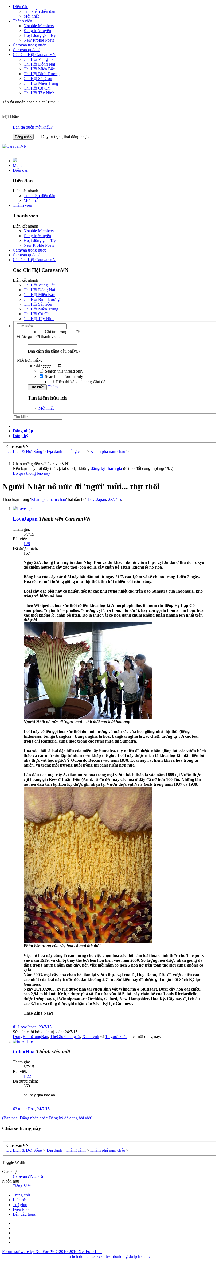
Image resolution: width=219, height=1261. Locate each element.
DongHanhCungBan (30, 1036)
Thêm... (54, 387)
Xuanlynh (90, 1036)
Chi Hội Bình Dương (42, 73)
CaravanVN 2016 (28, 1176)
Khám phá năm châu (48, 499)
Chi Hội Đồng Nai (39, 64)
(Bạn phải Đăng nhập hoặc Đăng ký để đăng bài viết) (47, 1118)
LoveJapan (97, 499)
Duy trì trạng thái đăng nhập (64, 136)
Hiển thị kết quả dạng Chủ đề (79, 382)
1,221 (28, 1076)
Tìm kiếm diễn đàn (39, 11)
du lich (72, 1256)
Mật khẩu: (10, 116)
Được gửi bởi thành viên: (38, 336)
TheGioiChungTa (65, 1036)
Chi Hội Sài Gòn (38, 78)
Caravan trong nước (29, 45)
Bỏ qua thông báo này (31, 473)
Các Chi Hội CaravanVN (34, 54)
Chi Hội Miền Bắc (39, 69)
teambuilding (117, 1256)
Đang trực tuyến (37, 30)
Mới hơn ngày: (29, 360)
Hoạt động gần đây (40, 35)
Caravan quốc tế (26, 49)
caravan (98, 1256)
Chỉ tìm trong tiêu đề (62, 331)
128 (27, 543)
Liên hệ (19, 1200)
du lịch (85, 1256)
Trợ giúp (20, 1204)
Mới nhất (31, 16)
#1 (15, 1027)
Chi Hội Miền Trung (41, 83)
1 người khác (116, 1036)
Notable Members (39, 25)
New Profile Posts (39, 40)
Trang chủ (21, 1195)
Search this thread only (63, 371)
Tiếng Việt (21, 1186)
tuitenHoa (24, 1051)
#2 (15, 1109)
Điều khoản (23, 1209)
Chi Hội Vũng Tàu (40, 59)
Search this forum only (63, 376)
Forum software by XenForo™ (52, 1251)
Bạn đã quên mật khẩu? (33, 127)
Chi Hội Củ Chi (37, 88)
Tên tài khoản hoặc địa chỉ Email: (30, 102)
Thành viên (22, 21)
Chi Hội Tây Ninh (39, 93)
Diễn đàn (20, 6)
